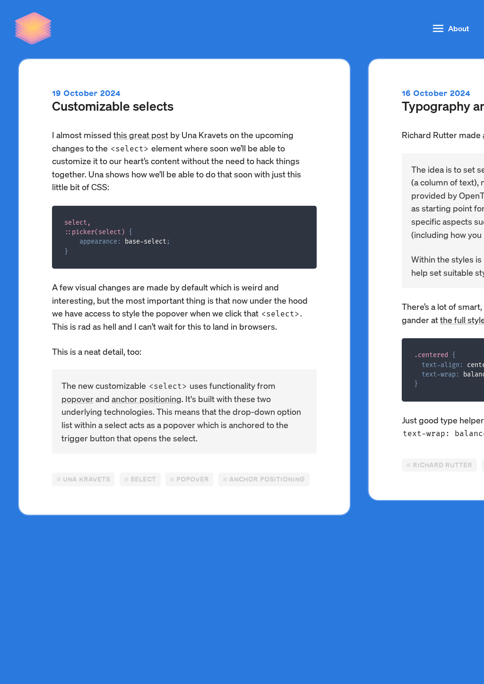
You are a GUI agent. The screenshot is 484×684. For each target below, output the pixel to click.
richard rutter (442, 465)
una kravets (86, 479)
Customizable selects (112, 105)
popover (77, 398)
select (143, 479)
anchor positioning (147, 398)
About (458, 28)
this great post (140, 134)
